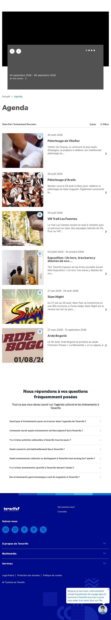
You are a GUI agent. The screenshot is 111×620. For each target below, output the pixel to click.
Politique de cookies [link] (52, 575)
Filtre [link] (106, 124)
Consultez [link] (62, 511)
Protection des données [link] (28, 575)
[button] (12, 51)
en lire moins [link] (17, 78)
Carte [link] (92, 124)
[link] (6, 96)
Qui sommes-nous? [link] (66, 507)
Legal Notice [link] (8, 575)
